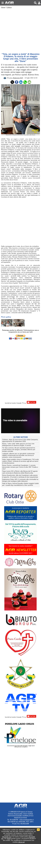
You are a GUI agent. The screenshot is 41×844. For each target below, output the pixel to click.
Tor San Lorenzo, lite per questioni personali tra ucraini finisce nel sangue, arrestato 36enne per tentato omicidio (18, 449)
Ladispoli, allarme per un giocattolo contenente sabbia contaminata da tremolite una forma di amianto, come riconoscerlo (18, 455)
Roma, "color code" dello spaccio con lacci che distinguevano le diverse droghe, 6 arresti (18, 444)
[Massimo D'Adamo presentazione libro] (19, 323)
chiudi (9, 838)
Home (3, 7)
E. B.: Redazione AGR (16, 78)
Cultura (9, 7)
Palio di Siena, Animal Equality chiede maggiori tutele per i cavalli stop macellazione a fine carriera (20, 484)
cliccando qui (6, 837)
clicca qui (21, 842)
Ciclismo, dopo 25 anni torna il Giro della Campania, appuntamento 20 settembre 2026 (20, 440)
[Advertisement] (20, 30)
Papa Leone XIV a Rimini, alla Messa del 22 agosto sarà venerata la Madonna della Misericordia (20, 472)
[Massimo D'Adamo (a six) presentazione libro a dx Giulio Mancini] (7, 323)
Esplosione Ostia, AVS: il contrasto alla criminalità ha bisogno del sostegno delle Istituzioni (20, 480)
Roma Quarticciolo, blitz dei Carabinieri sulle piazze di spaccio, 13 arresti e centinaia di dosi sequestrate (20, 476)
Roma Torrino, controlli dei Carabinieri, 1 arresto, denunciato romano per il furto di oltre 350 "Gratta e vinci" (20, 467)
